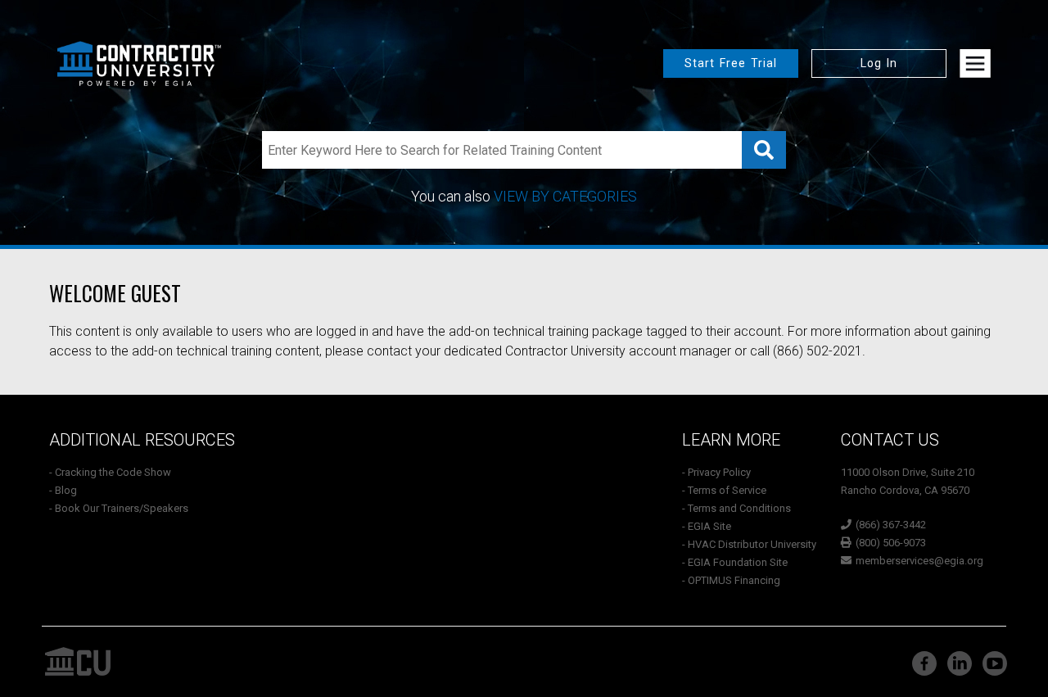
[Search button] (764, 150)
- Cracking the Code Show (110, 472)
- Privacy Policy (716, 472)
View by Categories (565, 196)
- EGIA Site (706, 526)
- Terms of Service (724, 490)
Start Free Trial (730, 63)
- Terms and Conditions (736, 508)
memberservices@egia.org (919, 560)
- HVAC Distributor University (749, 544)
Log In (879, 63)
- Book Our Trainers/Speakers (118, 508)
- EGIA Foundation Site (735, 562)
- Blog (63, 490)
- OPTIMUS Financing (731, 580)
